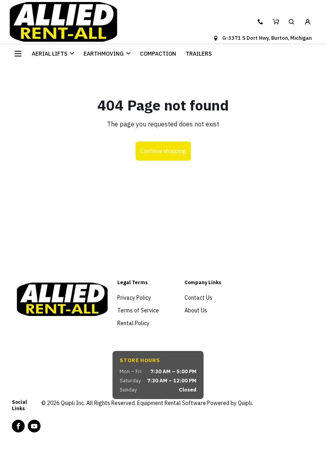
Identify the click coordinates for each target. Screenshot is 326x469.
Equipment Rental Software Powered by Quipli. (195, 403)
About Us (195, 310)
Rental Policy (133, 323)
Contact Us (198, 297)
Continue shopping (163, 151)
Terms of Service (138, 310)
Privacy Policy (134, 297)
